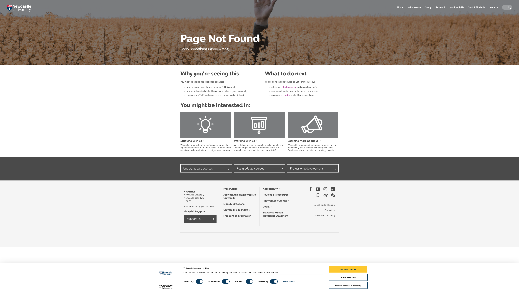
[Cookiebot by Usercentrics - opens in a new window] (165, 287)
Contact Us (330, 210)
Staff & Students (476, 7)
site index (285, 95)
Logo (23, 11)
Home (400, 7)
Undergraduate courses (198, 168)
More (492, 7)
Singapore (199, 211)
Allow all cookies (348, 269)
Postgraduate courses (250, 168)
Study (428, 7)
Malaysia (188, 211)
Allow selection (348, 277)
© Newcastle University (324, 215)
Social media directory (324, 204)
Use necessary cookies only (348, 285)
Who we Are (414, 7)
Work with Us (457, 7)
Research (440, 7)
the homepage (290, 87)
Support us (194, 219)
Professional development (306, 168)
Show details (289, 281)
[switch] (226, 281)
